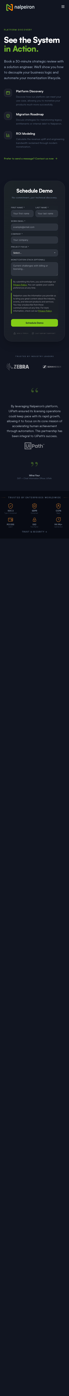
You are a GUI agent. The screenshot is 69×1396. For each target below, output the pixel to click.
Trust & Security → (34, 531)
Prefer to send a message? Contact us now (29, 158)
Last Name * (42, 207)
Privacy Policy (45, 311)
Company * (17, 234)
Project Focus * (20, 247)
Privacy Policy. (20, 284)
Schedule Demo (35, 322)
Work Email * (18, 221)
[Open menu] (63, 7)
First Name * (18, 207)
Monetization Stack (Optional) (28, 260)
